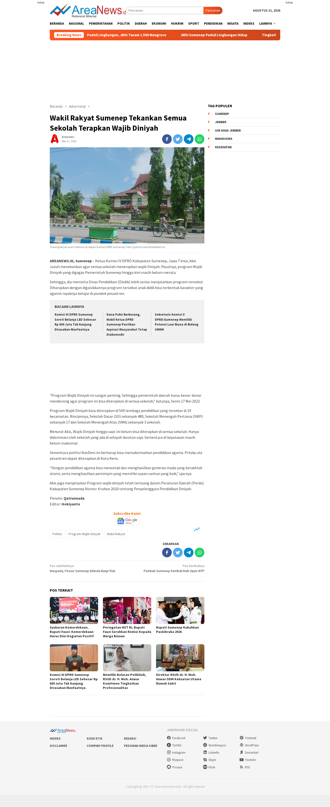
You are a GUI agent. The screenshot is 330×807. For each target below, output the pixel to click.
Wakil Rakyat (116, 534)
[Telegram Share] (189, 139)
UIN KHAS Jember (228, 130)
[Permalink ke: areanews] (54, 139)
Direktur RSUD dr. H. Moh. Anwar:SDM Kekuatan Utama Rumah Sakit (178, 679)
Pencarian (213, 10)
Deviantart (251, 752)
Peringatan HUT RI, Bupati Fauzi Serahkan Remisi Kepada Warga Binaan (127, 631)
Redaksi (130, 738)
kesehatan (223, 147)
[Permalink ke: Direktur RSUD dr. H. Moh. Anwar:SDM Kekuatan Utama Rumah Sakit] (180, 657)
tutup (40, 2)
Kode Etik (94, 738)
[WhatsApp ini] (199, 139)
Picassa (177, 767)
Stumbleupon (217, 745)
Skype (212, 760)
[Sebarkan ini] (167, 139)
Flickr (211, 767)
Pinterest (250, 738)
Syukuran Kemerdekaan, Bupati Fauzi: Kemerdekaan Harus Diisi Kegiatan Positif (72, 631)
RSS (247, 767)
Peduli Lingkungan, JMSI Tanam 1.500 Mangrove (107, 35)
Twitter (212, 738)
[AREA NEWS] (88, 10)
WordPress (252, 745)
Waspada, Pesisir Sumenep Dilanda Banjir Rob (82, 568)
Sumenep (222, 114)
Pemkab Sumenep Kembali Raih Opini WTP (174, 568)
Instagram (179, 752)
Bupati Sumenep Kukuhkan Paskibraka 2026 (177, 629)
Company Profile (100, 746)
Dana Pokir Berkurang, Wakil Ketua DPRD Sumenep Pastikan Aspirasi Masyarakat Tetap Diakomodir (127, 324)
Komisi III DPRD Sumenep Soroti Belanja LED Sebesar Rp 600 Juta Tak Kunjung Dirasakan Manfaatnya (74, 681)
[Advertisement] (30, 88)
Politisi (57, 534)
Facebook (178, 738)
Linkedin (213, 752)
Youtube (250, 760)
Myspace (177, 760)
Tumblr (176, 745)
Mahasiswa (223, 139)
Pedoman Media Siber (140, 746)
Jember (220, 122)
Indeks (55, 738)
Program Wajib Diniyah (84, 534)
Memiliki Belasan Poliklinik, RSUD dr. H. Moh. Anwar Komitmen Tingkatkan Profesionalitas (124, 681)
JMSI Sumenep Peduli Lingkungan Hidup (194, 35)
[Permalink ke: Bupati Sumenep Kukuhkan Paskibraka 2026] (180, 610)
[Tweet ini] (178, 139)
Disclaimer (58, 746)
